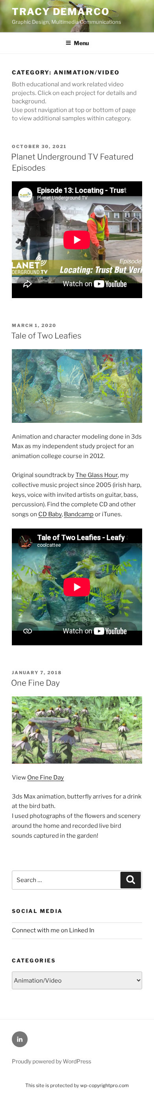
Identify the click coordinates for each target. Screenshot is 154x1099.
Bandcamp (79, 514)
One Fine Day (35, 683)
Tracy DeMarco (61, 11)
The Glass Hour (96, 475)
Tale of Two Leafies (46, 335)
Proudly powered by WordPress (51, 1061)
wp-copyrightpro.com (104, 1085)
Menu (81, 43)
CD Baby (50, 514)
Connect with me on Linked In (53, 930)
